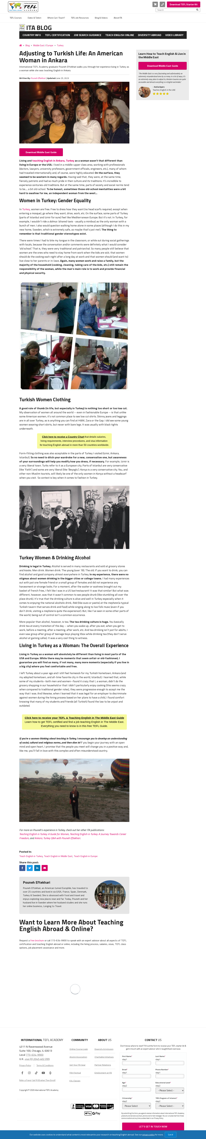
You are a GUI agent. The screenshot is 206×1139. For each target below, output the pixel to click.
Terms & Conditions (45, 1065)
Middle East (39, 45)
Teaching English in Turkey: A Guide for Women (44, 834)
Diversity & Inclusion (104, 1049)
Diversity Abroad (149, 35)
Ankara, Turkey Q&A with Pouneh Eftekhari (57, 838)
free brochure (37, 940)
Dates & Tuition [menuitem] (34, 17)
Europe (49, 45)
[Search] (197, 10)
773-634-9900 (34, 1055)
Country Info (32, 35)
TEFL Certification (57, 35)
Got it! (170, 1134)
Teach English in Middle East (58, 856)
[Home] (20, 45)
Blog (27, 45)
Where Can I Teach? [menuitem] (56, 17)
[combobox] (176, 10)
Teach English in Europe (86, 856)
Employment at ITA (103, 1072)
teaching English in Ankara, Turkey (53, 161)
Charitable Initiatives (104, 1057)
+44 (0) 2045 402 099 (37, 1059)
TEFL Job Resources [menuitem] (80, 17)
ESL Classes (75, 1080)
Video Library (174, 35)
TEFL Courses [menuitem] (16, 17)
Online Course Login (79, 1049)
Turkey (60, 45)
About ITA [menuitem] (118, 17)
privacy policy (148, 1134)
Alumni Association (78, 1057)
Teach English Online (119, 35)
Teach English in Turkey (31, 856)
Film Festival (75, 1072)
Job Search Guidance (87, 35)
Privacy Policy (25, 1065)
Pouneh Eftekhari (38, 78)
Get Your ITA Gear (78, 1065)
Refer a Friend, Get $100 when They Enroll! (37, 1080)
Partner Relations (103, 1065)
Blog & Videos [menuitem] (101, 17)
